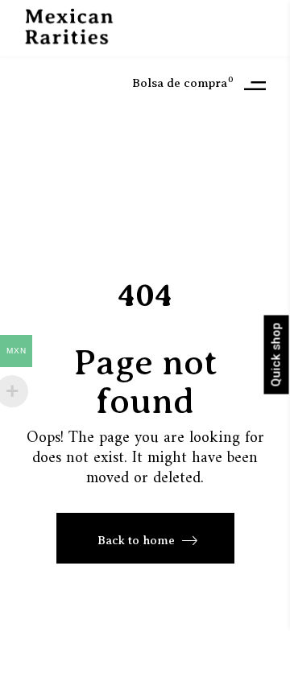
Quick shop (276, 354)
